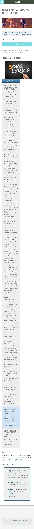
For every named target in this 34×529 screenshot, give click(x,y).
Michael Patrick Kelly (14, 475)
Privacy (14, 523)
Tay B (9, 494)
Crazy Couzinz (12, 471)
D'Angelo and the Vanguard (16, 482)
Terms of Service (23, 523)
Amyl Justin (11, 489)
